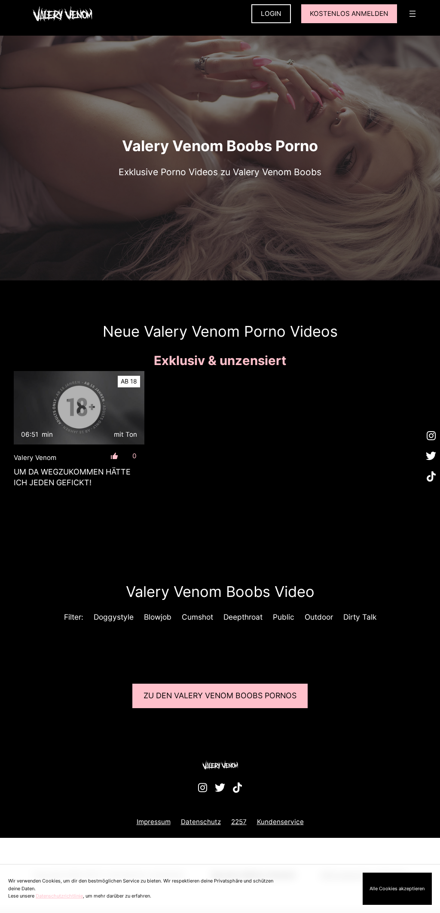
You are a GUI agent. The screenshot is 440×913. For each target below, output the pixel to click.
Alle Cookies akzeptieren (397, 889)
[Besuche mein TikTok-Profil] (431, 477)
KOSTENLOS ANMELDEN (349, 13)
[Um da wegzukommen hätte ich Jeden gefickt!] (79, 407)
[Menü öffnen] (412, 14)
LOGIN (271, 13)
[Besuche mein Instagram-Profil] (431, 436)
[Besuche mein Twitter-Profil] (431, 456)
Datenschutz (201, 822)
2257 (239, 822)
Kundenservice (280, 822)
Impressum (154, 822)
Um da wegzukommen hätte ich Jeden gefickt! (72, 477)
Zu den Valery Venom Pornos (220, 695)
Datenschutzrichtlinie (59, 896)
